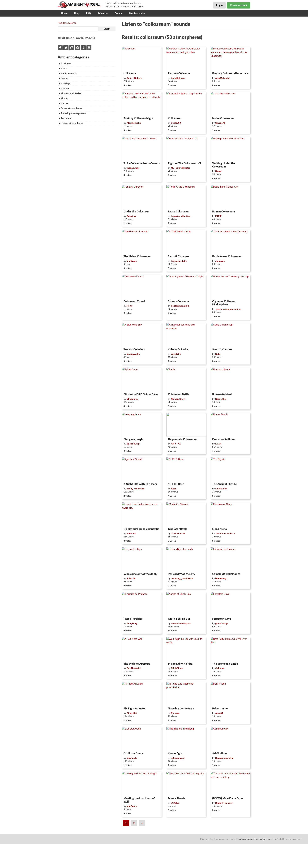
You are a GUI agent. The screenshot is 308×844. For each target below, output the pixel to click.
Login (219, 5)
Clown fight (175, 753)
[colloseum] (142, 59)
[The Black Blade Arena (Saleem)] (230, 242)
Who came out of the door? (140, 574)
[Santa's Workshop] (230, 335)
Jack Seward (178, 533)
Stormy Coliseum (178, 301)
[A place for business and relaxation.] (186, 335)
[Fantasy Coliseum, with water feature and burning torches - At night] (142, 104)
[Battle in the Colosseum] (230, 197)
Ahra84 (219, 713)
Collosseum (175, 118)
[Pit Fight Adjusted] (142, 694)
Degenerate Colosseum (182, 439)
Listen (130, 66)
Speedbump (133, 443)
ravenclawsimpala (181, 623)
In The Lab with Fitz (180, 663)
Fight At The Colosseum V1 (184, 163)
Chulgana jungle (133, 439)
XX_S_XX (176, 443)
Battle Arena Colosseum (226, 256)
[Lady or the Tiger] (142, 559)
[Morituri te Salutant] (186, 514)
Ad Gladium (219, 753)
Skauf (218, 171)
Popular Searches (67, 23)
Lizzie (218, 443)
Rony (129, 305)
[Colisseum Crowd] (142, 287)
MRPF (218, 216)
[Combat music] (230, 739)
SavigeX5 (220, 123)
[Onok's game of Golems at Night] (186, 287)
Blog (76, 13)
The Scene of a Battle (225, 663)
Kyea (173, 488)
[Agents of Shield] (142, 469)
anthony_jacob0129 (182, 578)
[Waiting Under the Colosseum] (230, 149)
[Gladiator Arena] (142, 739)
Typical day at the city (181, 574)
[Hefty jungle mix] (142, 424)
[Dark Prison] (230, 694)
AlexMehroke (178, 78)
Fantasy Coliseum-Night (138, 118)
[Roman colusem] (230, 379)
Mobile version (137, 13)
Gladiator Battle (177, 529)
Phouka (175, 713)
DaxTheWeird (134, 668)
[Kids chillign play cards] (186, 559)
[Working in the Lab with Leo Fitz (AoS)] (186, 649)
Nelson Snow (178, 399)
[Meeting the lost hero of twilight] (142, 784)
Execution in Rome (223, 439)
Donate (119, 13)
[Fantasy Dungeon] (142, 197)
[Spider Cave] (142, 379)
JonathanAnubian (225, 533)
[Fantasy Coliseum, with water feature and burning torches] (186, 59)
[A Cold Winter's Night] (186, 242)
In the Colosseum (223, 118)
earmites (131, 533)
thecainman (133, 168)
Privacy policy (206, 839)
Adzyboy (131, 216)
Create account (238, 5)
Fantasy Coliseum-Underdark (230, 73)
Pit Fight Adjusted (135, 708)
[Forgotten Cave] (230, 604)
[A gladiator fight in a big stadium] (186, 104)
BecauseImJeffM (224, 758)
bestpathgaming (180, 305)
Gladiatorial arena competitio (141, 529)
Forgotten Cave (221, 618)
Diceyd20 (132, 713)
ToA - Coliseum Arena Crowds (142, 163)
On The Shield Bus (179, 618)
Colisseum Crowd (134, 301)
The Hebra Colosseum (137, 256)
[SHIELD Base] (186, 469)
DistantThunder (223, 803)
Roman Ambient (222, 394)
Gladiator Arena (133, 753)
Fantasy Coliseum (179, 73)
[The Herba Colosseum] (142, 242)
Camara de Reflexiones (226, 574)
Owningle (132, 758)
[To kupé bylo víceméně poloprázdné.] (186, 694)
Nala (217, 354)
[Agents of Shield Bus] (186, 604)
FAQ (88, 13)
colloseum (130, 73)
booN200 (176, 123)
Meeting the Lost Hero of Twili (139, 800)
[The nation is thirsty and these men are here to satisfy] (230, 784)
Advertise (103, 13)
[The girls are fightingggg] (186, 739)
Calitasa (219, 668)
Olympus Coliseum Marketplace (223, 303)
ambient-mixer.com (82, 5)
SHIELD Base (176, 484)
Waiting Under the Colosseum (223, 165)
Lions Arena (219, 529)
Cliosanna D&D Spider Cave (141, 394)
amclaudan (221, 488)
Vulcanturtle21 (179, 261)
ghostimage (221, 623)
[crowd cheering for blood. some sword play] (142, 514)
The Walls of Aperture (137, 663)
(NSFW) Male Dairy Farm (227, 798)
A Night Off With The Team (140, 484)
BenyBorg (220, 578)
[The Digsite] (230, 469)
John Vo (131, 578)
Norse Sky (220, 399)
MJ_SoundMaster (180, 168)
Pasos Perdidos (133, 618)
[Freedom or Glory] (230, 514)
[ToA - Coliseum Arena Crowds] (142, 149)
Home (64, 13)
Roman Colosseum (223, 211)
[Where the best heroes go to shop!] (230, 287)
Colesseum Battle (178, 394)
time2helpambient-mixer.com (287, 839)
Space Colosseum (178, 211)
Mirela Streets (176, 798)
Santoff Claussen (178, 256)
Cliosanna (132, 399)
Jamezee (220, 261)
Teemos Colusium (134, 349)
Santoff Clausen (222, 349)
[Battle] (186, 379)
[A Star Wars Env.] (142, 335)
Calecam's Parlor (178, 349)
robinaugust (177, 758)
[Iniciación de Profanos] (230, 559)
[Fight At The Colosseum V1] (186, 149)
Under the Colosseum (137, 211)
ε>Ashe (175, 803)
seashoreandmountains (228, 309)
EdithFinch (177, 668)
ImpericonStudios (180, 216)
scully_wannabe (135, 488)
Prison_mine (220, 708)
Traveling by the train (181, 708)
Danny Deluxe (134, 78)
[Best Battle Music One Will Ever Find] (230, 649)
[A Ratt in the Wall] (142, 649)
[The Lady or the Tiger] (230, 104)
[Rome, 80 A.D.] (230, 424)
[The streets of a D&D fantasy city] (186, 784)
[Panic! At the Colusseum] (186, 197)
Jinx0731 (176, 354)
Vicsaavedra (133, 354)
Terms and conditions (225, 839)
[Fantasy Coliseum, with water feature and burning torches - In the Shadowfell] (230, 59)
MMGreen (132, 261)
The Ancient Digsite (224, 484)
